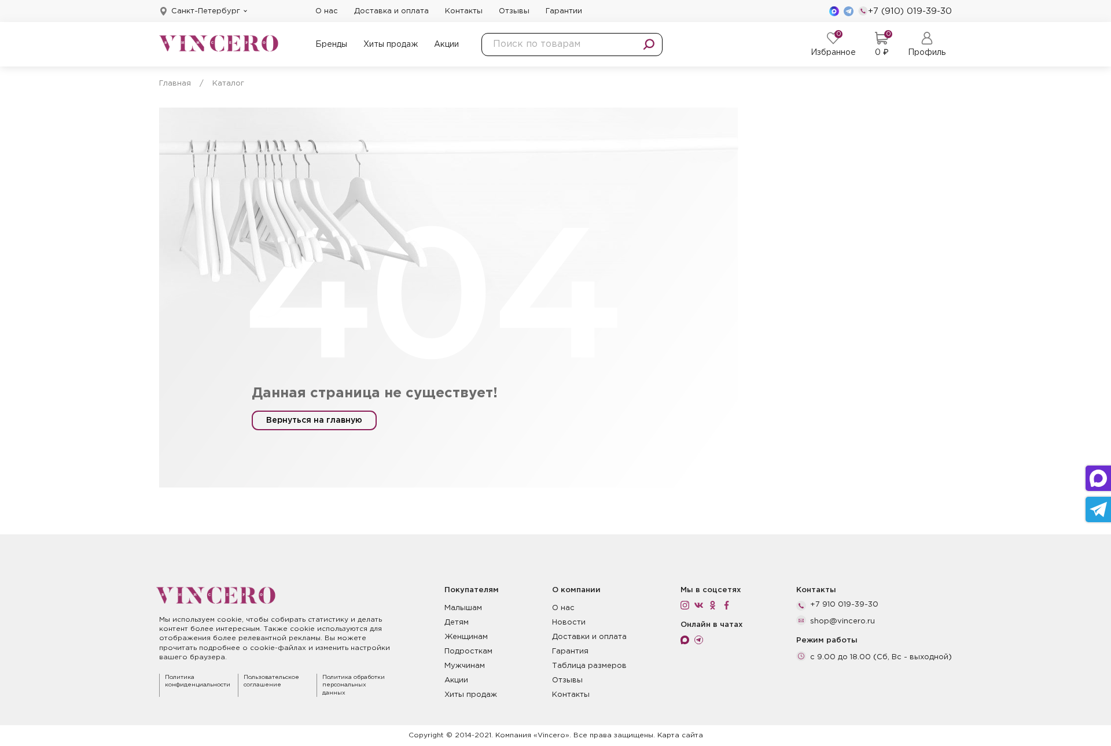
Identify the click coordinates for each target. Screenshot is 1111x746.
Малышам (463, 608)
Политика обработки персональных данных (353, 685)
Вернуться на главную (314, 420)
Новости (569, 622)
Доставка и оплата (391, 11)
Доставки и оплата (589, 637)
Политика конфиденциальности (197, 681)
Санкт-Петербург (205, 11)
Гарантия (570, 651)
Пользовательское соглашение (271, 681)
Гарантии (564, 11)
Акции (446, 44)
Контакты (464, 11)
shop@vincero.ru (842, 621)
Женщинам (466, 637)
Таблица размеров (589, 666)
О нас (326, 11)
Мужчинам (464, 666)
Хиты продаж (390, 44)
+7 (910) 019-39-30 (910, 11)
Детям (456, 622)
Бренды (331, 44)
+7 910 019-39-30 (844, 604)
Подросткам (468, 651)
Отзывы (514, 11)
